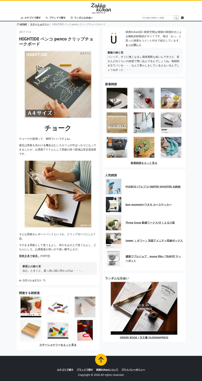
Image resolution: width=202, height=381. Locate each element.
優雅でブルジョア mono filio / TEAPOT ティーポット (153, 258)
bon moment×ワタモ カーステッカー (149, 204)
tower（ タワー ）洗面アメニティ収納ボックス (154, 240)
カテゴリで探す (32, 17)
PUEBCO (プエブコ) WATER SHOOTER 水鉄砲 (153, 186)
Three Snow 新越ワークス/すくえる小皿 (150, 222)
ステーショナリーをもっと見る (58, 344)
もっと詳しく (134, 44)
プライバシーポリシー (133, 369)
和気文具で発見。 (29, 256)
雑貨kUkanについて (107, 369)
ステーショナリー (39, 24)
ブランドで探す (57, 17)
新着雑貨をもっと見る (144, 163)
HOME (23, 24)
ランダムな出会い (83, 17)
